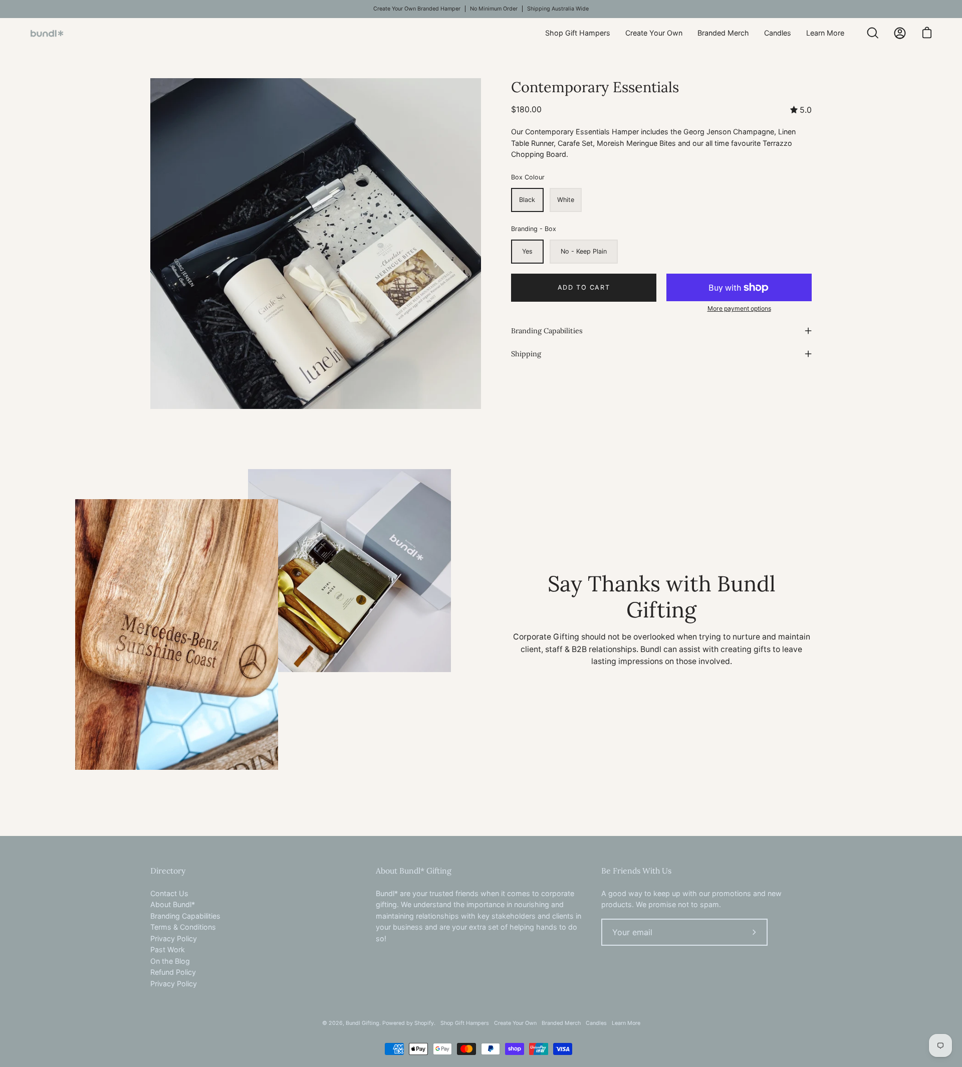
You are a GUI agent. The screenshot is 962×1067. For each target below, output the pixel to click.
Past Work (167, 949)
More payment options (739, 308)
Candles (596, 1023)
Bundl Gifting (362, 1023)
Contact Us (169, 893)
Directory (167, 871)
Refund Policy (173, 972)
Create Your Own (515, 1023)
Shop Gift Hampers (464, 1023)
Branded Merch (561, 1023)
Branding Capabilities (547, 330)
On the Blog (170, 961)
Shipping (526, 353)
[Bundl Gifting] (62, 33)
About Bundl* (172, 904)
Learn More (626, 1023)
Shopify (424, 1023)
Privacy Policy (173, 938)
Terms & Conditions (183, 927)
